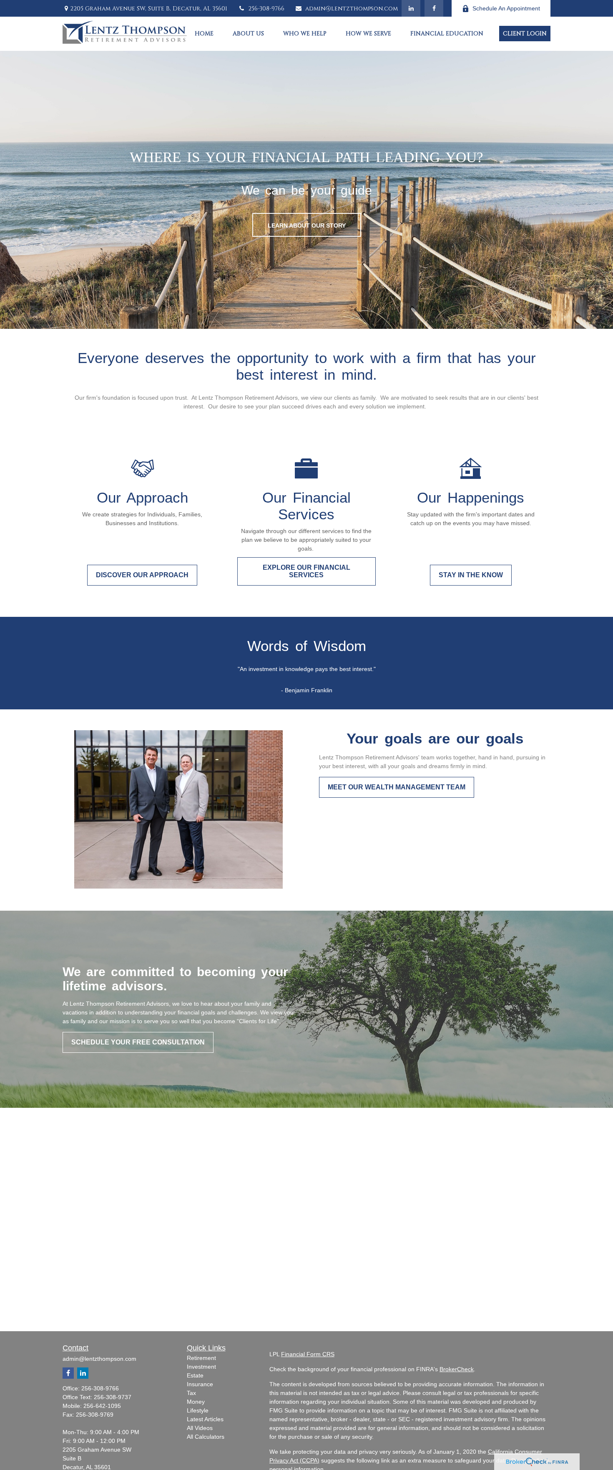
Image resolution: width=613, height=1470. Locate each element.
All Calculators (205, 1436)
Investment (201, 1366)
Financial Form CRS (307, 1354)
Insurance (200, 1384)
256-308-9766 (266, 9)
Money (196, 1401)
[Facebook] (434, 8)
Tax (191, 1393)
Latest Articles (205, 1419)
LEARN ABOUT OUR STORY (307, 225)
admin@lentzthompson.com (351, 9)
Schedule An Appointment (506, 8)
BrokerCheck (457, 1369)
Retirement (201, 1358)
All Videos (200, 1428)
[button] (204, 33)
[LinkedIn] (411, 8)
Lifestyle (198, 1410)
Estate (195, 1375)
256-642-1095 (102, 1405)
